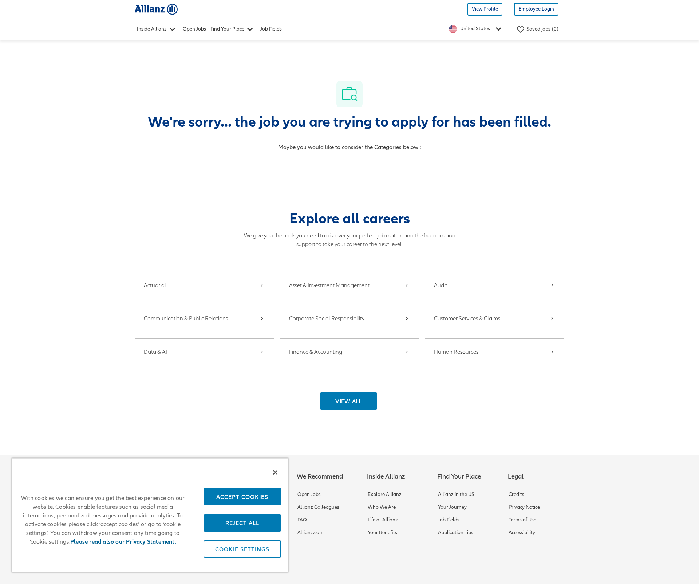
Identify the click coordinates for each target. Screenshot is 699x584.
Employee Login (536, 9)
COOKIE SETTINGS (242, 549)
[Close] (275, 472)
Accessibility (522, 532)
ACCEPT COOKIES (242, 496)
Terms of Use (522, 520)
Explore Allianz (385, 494)
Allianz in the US (456, 494)
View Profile (485, 9)
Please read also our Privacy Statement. (123, 541)
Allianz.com (310, 532)
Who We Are (382, 507)
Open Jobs (194, 29)
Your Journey (452, 507)
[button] (348, 401)
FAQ (302, 520)
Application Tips (455, 532)
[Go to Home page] (156, 8)
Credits (516, 494)
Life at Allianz (383, 520)
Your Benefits (382, 532)
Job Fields (271, 29)
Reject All (242, 523)
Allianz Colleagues (318, 507)
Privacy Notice (524, 507)
